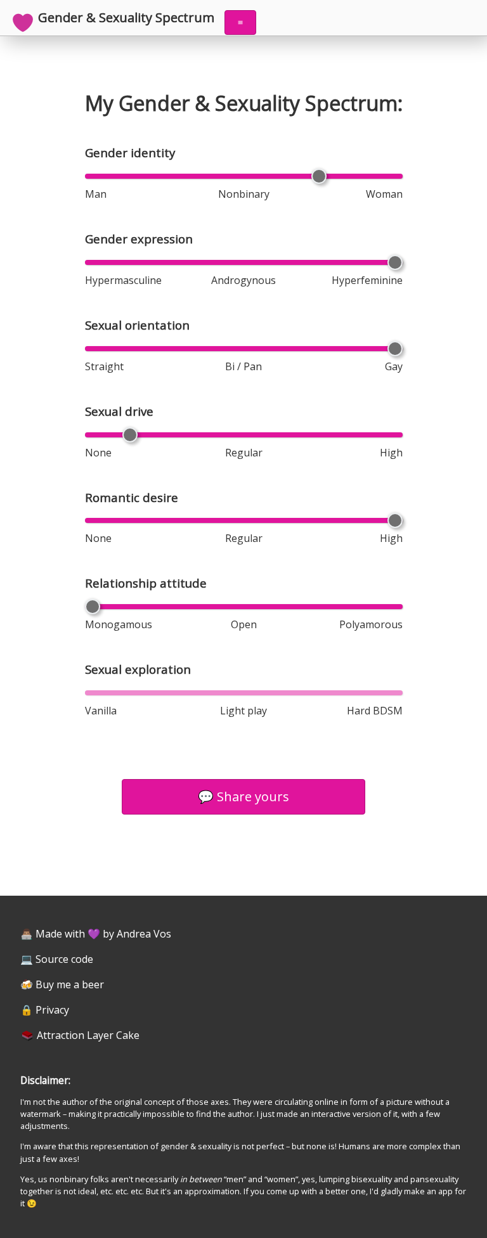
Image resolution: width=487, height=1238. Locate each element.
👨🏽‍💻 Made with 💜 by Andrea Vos (95, 934)
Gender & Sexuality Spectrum (126, 17)
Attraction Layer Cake (88, 1035)
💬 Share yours (243, 796)
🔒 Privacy (44, 1010)
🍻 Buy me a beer (62, 984)
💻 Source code (56, 959)
